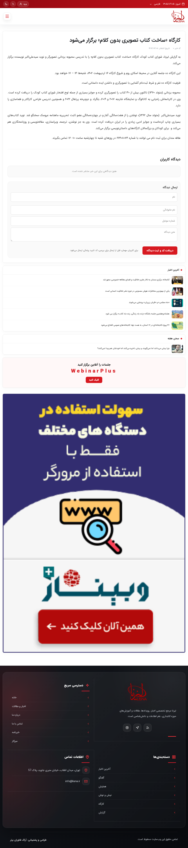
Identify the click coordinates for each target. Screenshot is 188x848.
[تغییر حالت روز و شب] (6, 4)
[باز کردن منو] (7, 16)
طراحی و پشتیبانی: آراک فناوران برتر (28, 840)
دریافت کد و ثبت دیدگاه (160, 250)
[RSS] (13, 4)
